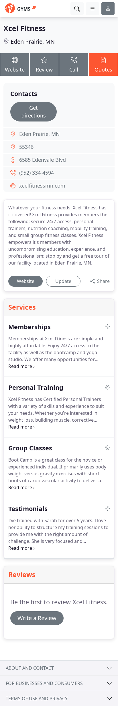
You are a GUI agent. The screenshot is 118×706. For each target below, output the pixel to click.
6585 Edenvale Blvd (42, 159)
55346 (26, 146)
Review (44, 69)
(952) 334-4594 (36, 172)
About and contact (30, 668)
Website (15, 69)
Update (63, 281)
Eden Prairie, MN (33, 41)
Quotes (103, 69)
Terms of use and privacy (37, 698)
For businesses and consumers (44, 683)
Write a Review (36, 618)
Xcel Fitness (24, 28)
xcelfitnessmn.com (42, 185)
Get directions (33, 111)
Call (73, 69)
